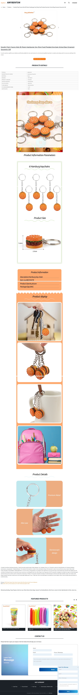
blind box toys (20, 590)
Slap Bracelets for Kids (66, 590)
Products (9, 7)
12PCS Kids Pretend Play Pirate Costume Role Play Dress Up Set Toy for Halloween (20, 582)
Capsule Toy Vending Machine (42, 590)
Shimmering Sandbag (5, 590)
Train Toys (34, 686)
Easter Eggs (32, 590)
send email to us (40, 58)
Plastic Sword (27, 590)
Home (4, 7)
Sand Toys (15, 686)
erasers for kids (57, 590)
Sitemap (50, 693)
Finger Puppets (13, 590)
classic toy (74, 590)
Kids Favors (51, 590)
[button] (65, 3)
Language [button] (74, 2)
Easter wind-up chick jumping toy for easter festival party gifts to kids (16, 583)
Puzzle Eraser (25, 686)
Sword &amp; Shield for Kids (47, 686)
